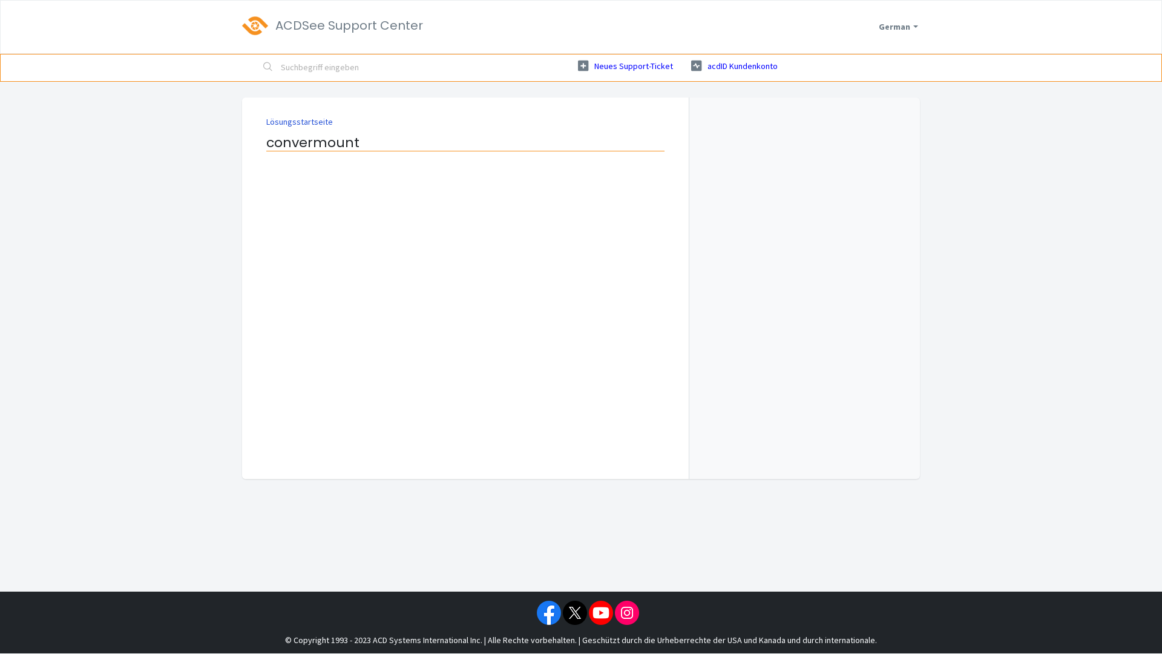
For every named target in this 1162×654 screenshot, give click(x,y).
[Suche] (268, 68)
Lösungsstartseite (299, 121)
